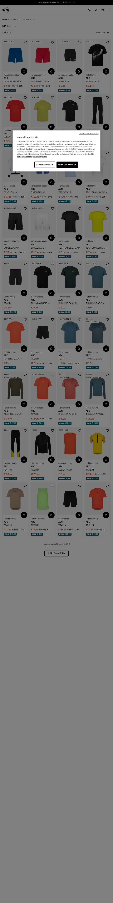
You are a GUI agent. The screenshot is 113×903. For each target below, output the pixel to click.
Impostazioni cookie (44, 164)
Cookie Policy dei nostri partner (34, 156)
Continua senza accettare (88, 133)
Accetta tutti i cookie (67, 164)
